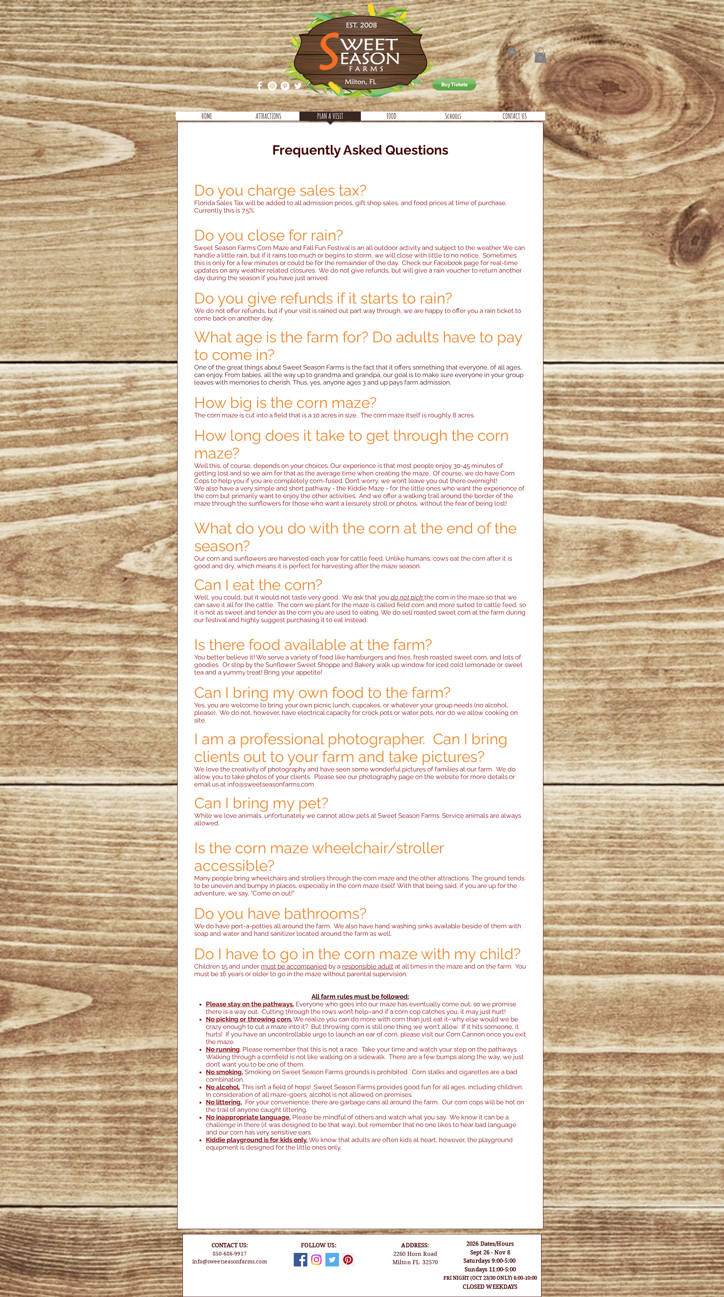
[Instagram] (316, 1259)
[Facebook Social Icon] (300, 1259)
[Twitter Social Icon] (332, 1259)
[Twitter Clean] (297, 85)
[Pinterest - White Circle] (285, 85)
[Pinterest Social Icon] (348, 1259)
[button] (540, 55)
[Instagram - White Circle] (272, 85)
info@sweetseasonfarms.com (270, 784)
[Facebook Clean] (259, 85)
